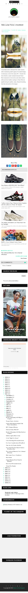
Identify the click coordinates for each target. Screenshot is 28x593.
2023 (6, 382)
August (8, 403)
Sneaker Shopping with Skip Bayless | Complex (15, 432)
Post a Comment (7, 265)
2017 (6, 394)
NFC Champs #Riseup (12, 427)
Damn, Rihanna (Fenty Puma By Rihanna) (14, 460)
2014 (6, 471)
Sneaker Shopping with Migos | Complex (14, 418)
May (7, 408)
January (8, 416)
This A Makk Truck (12, 23)
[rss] (15, 4)
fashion (19, 30)
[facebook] (8, 4)
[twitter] (6, 4)
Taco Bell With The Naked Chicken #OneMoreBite (15, 448)
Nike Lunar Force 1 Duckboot (13, 455)
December (9, 395)
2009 (6, 481)
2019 (6, 390)
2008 (6, 482)
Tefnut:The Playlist (11, 466)
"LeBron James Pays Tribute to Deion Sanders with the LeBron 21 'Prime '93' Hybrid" (14, 203)
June (7, 406)
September (9, 401)
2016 (6, 468)
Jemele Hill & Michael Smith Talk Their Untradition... (14, 424)
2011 (6, 477)
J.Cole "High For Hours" (12, 438)
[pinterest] (22, 586)
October (8, 399)
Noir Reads (9, 457)
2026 (6, 377)
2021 (6, 386)
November (9, 397)
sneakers (24, 30)
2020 (6, 388)
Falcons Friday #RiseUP (12, 429)
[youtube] (19, 4)
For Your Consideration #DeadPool (15, 443)
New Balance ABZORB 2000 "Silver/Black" (13, 185)
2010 (6, 479)
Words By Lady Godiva (11, 492)
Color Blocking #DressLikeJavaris (15, 440)
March (8, 412)
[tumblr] (22, 4)
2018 (6, 392)
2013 (6, 473)
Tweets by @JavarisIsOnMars (10, 281)
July (7, 404)
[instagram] (13, 4)
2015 (6, 469)
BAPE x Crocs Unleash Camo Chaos (11, 242)
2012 (6, 475)
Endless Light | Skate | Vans (13, 435)
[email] (17, 4)
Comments (5, 31)
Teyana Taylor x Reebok (12, 421)
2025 (6, 379)
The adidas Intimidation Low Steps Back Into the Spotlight (13, 223)
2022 (6, 384)
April (7, 410)
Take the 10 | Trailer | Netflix (13, 445)
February (9, 414)
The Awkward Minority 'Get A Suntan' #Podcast (16, 452)
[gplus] (10, 4)
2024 (6, 381)
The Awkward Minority (4, 23)
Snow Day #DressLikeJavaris (13, 463)
